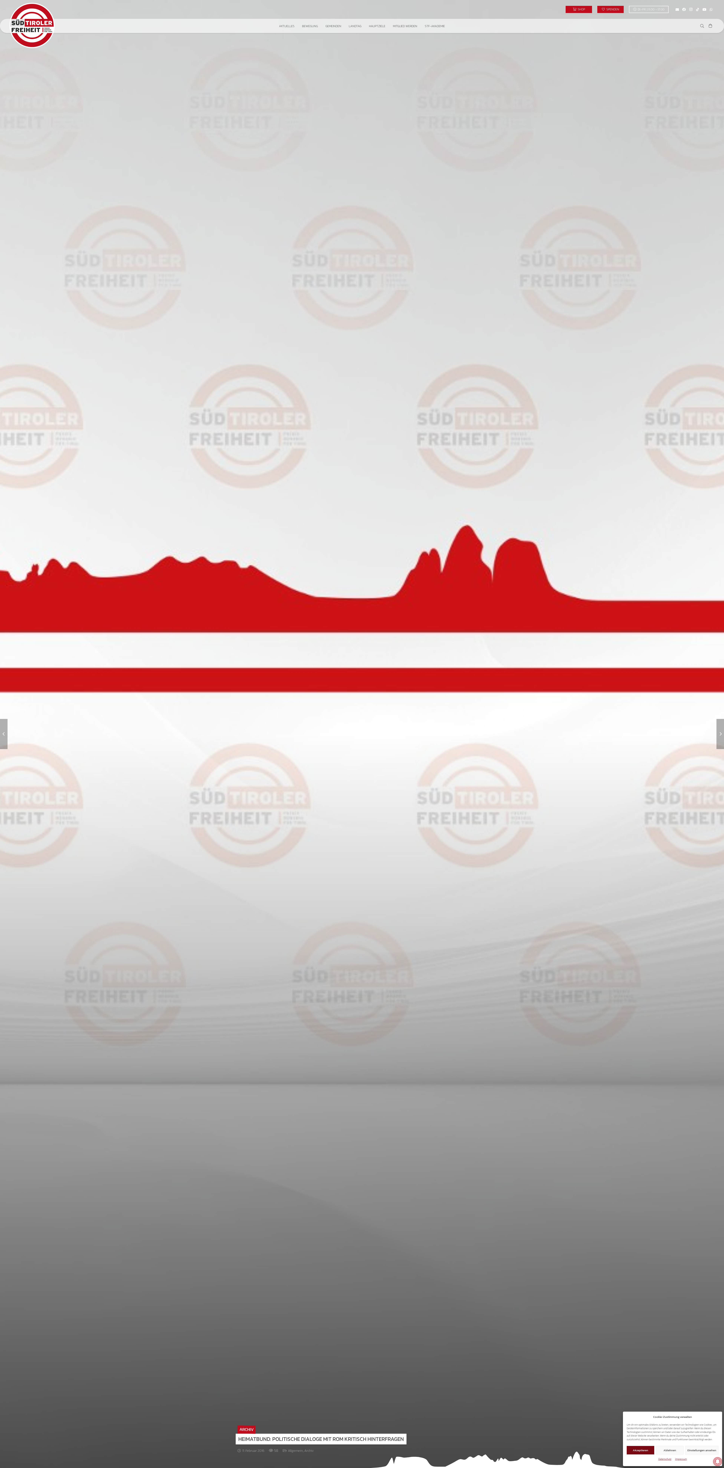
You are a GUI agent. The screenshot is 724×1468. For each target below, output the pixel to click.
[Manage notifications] (717, 1461)
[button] (297, 26)
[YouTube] (704, 9)
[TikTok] (697, 9)
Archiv (309, 1450)
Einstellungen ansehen (701, 1450)
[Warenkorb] (710, 26)
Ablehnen (669, 1450)
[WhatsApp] (711, 9)
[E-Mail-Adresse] (677, 9)
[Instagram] (690, 9)
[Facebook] (684, 9)
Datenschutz (664, 1459)
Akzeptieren (640, 1450)
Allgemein (295, 1450)
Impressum (681, 1459)
